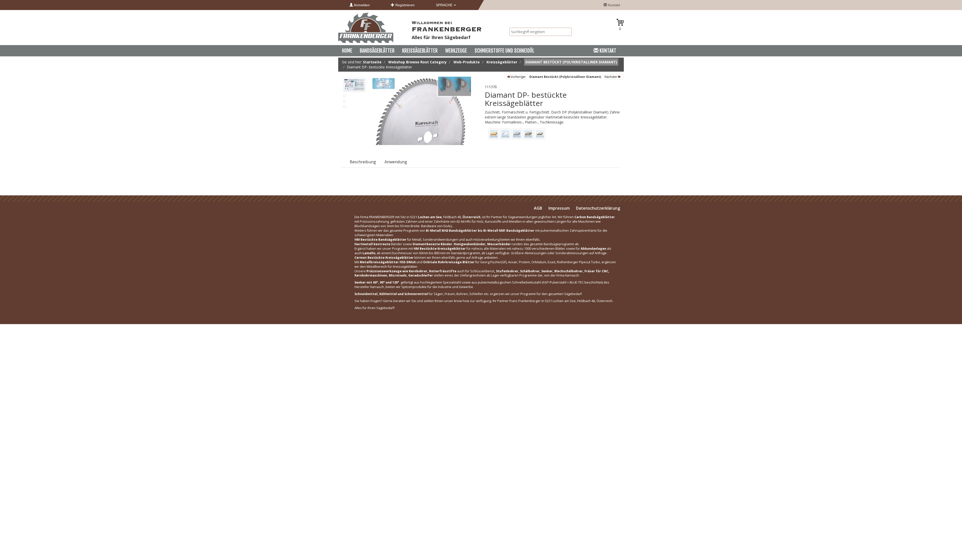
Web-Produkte (466, 62)
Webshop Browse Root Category (417, 62)
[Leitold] (365, 27)
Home (347, 51)
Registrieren (404, 5)
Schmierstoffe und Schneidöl (504, 51)
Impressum (559, 208)
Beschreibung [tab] (363, 162)
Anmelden (361, 5)
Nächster (611, 77)
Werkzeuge (456, 51)
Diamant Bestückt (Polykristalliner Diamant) (571, 62)
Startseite (372, 62)
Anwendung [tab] (396, 162)
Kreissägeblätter (420, 51)
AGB (538, 208)
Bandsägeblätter (377, 51)
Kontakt (613, 5)
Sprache (444, 5)
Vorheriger (518, 77)
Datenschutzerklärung (598, 208)
